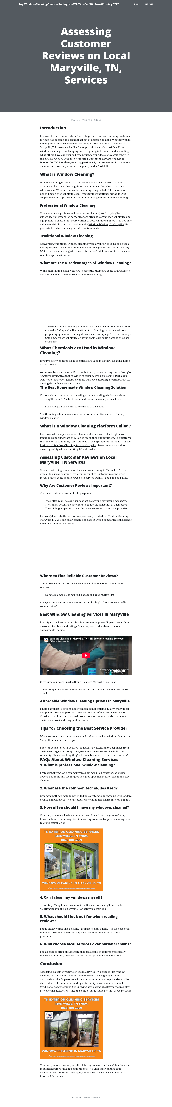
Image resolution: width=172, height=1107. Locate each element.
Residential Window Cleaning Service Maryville (68, 445)
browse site (78, 477)
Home (137, 4)
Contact (149, 4)
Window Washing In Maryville (106, 224)
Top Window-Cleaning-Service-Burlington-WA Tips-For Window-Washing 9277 (69, 4)
